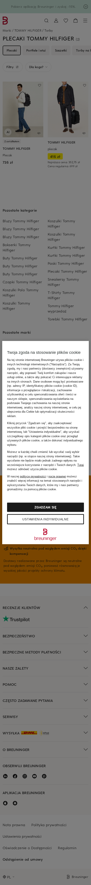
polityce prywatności (33, 476)
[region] (45, 442)
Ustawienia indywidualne (45, 519)
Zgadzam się (45, 507)
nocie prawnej (57, 476)
